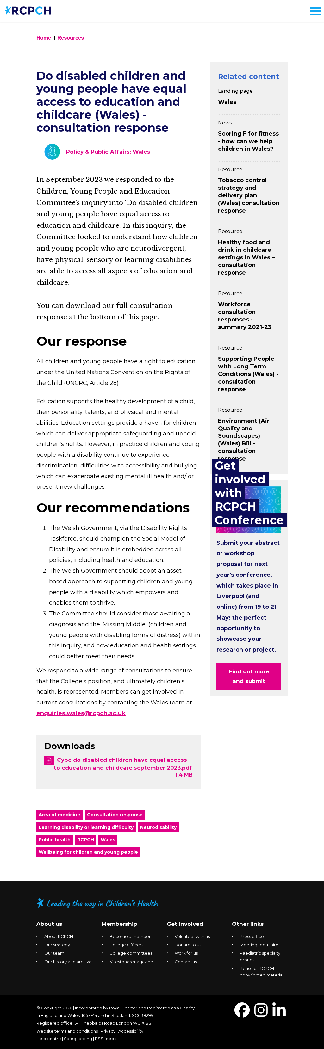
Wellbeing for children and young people (88, 852)
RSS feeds (105, 1038)
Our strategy (57, 944)
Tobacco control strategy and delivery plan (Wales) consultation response (248, 195)
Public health (55, 839)
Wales (108, 839)
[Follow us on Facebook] (242, 1014)
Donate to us (188, 944)
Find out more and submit (249, 676)
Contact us (186, 961)
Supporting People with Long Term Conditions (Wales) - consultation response (248, 374)
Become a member (130, 936)
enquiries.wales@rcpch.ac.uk (81, 713)
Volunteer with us (192, 936)
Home (43, 38)
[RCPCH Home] (28, 10)
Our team (54, 953)
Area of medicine (59, 814)
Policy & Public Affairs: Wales (108, 152)
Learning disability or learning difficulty (86, 827)
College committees (130, 953)
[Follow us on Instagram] (261, 1014)
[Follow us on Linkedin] (279, 1014)
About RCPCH (58, 936)
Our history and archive (68, 961)
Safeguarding (78, 1038)
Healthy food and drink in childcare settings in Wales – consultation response (246, 257)
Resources (70, 38)
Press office (252, 936)
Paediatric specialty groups (260, 956)
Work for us (186, 953)
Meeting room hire (259, 944)
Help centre (48, 1038)
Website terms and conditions (67, 1030)
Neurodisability (158, 827)
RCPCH (85, 839)
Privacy (108, 1030)
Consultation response (115, 814)
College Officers (126, 944)
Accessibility (130, 1030)
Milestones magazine (131, 961)
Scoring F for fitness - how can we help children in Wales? (248, 141)
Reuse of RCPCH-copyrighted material (262, 971)
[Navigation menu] (315, 11)
